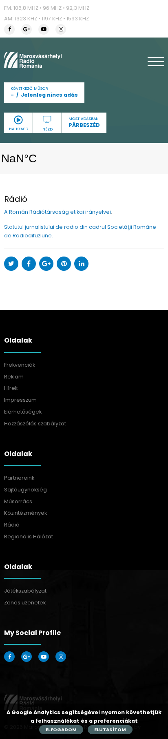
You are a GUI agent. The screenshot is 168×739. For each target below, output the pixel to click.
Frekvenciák (19, 364)
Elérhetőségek (23, 411)
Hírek (11, 388)
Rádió (12, 524)
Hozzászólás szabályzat (35, 423)
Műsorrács (18, 501)
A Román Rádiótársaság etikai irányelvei (57, 211)
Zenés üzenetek (25, 602)
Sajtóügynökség (25, 489)
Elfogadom (61, 729)
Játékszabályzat (25, 590)
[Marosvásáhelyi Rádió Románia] (33, 60)
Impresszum (20, 399)
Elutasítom (110, 729)
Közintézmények (25, 512)
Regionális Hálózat (28, 536)
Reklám (14, 376)
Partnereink (19, 477)
